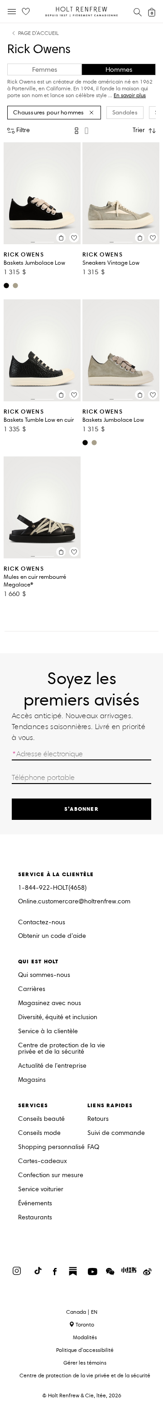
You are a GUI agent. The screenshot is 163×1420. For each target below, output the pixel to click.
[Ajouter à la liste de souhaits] (74, 237)
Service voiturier (40, 1189)
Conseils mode (39, 1133)
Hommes (118, 69)
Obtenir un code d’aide (52, 936)
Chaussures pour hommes (48, 112)
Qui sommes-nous (44, 975)
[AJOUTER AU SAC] (61, 237)
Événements (35, 1203)
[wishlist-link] (26, 12)
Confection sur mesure (50, 1175)
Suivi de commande (116, 1133)
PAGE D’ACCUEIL (38, 33)
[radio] (76, 131)
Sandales (125, 112)
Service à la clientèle (48, 1031)
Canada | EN (81, 1312)
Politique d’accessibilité (85, 1349)
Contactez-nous (41, 922)
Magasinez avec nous (49, 1003)
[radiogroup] (81, 131)
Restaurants (35, 1217)
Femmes (44, 69)
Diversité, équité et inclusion (57, 1017)
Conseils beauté (41, 1119)
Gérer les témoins (84, 1362)
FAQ (93, 1147)
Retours (98, 1119)
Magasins (32, 1080)
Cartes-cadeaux (42, 1161)
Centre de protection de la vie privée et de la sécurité (61, 1048)
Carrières (31, 989)
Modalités (85, 1337)
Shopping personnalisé (51, 1147)
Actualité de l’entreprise (52, 1066)
